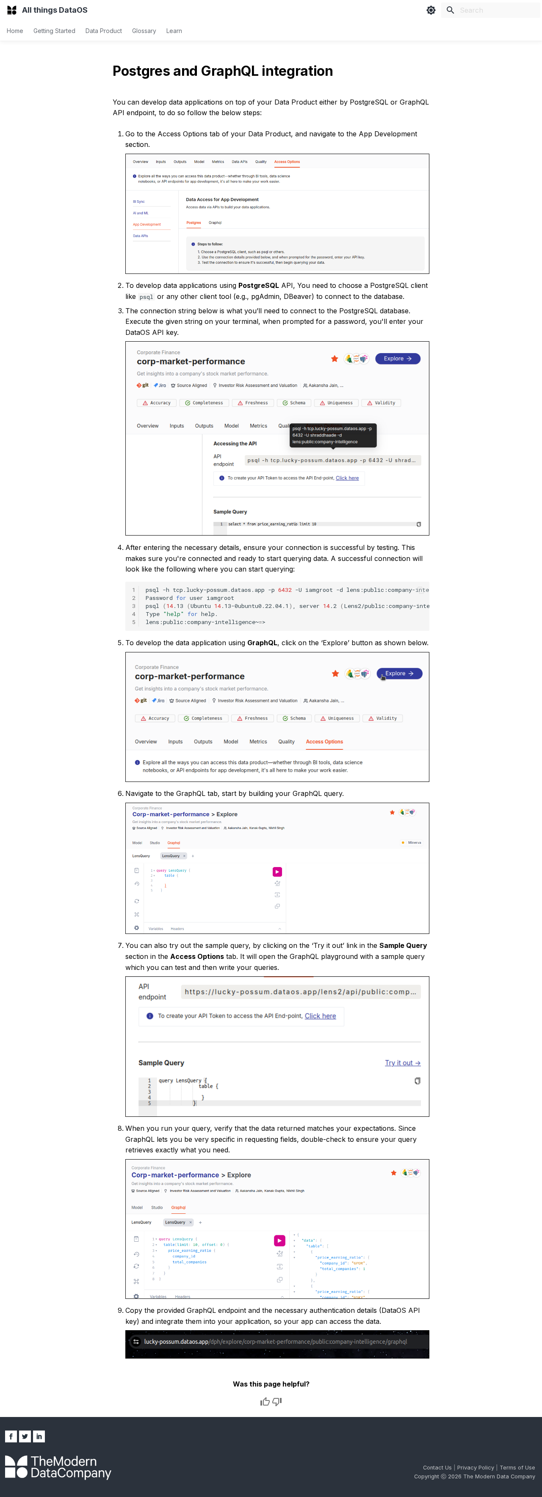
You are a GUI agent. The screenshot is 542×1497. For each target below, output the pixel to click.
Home (15, 30)
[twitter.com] (25, 1436)
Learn (174, 30)
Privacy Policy (476, 1467)
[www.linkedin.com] (39, 1436)
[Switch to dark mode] (431, 10)
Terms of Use (517, 1467)
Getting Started (54, 30)
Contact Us (438, 1467)
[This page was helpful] (265, 1402)
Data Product (104, 30)
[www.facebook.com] (11, 1436)
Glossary (144, 30)
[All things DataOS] (11, 10)
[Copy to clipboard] (421, 590)
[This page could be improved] (277, 1402)
